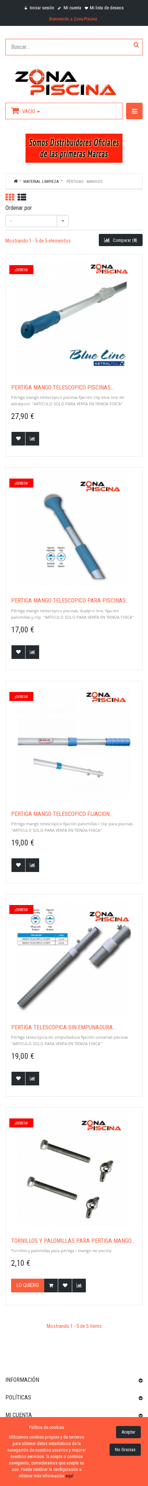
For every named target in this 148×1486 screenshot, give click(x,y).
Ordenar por (18, 207)
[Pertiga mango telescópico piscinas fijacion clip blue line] (74, 317)
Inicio (15, 180)
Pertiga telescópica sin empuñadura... (63, 1027)
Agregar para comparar (32, 439)
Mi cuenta (72, 7)
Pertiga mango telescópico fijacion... (62, 814)
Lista (22, 197)
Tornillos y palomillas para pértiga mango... (72, 1241)
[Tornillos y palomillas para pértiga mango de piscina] (74, 1170)
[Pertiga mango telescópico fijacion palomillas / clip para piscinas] (74, 744)
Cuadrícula (9, 197)
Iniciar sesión (41, 7)
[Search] (136, 45)
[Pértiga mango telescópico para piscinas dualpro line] (74, 530)
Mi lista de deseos (107, 7)
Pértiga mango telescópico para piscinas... (70, 601)
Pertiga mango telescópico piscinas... (62, 388)
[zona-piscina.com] (74, 81)
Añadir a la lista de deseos (18, 439)
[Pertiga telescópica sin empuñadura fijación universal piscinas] (74, 957)
